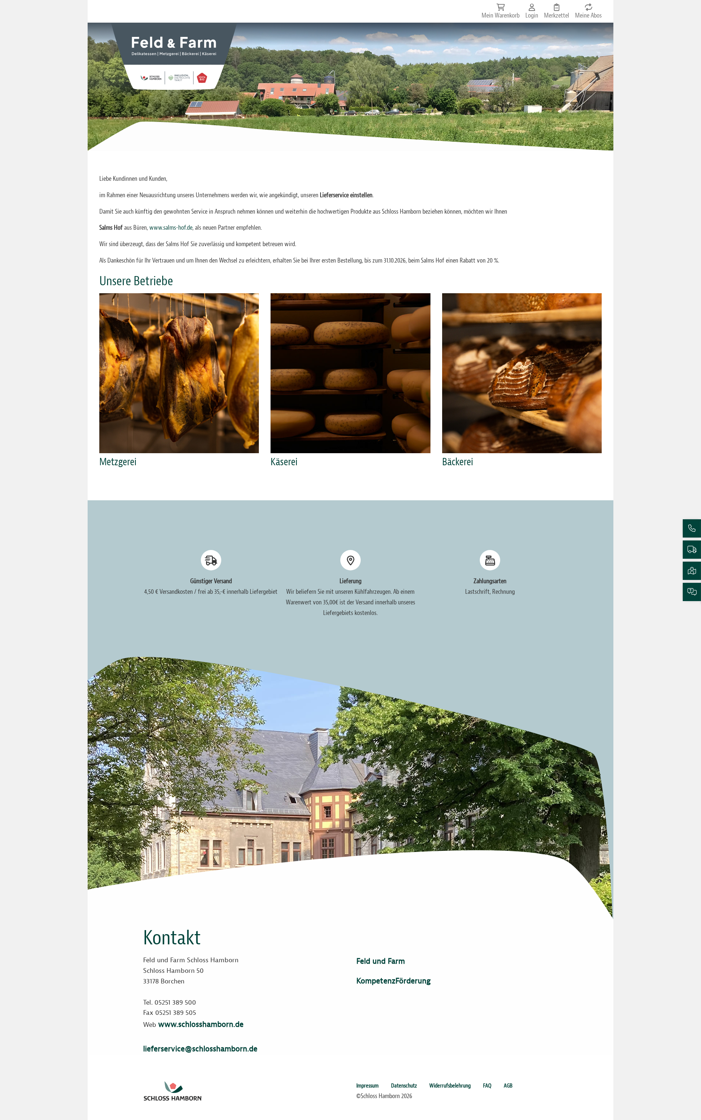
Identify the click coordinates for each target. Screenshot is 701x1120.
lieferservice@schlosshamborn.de (200, 1049)
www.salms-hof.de (170, 228)
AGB (508, 1086)
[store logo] (174, 56)
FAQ (487, 1086)
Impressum (367, 1086)
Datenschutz (404, 1086)
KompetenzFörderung (393, 981)
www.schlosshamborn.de (201, 1024)
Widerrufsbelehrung (450, 1086)
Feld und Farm (380, 961)
